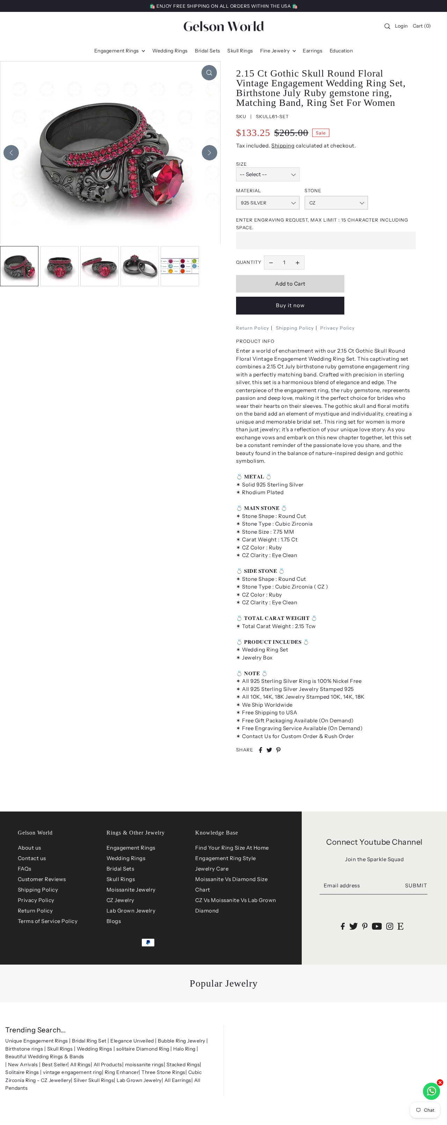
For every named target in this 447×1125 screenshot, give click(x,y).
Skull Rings (121, 879)
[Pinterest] (365, 926)
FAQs (24, 868)
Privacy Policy (337, 328)
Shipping (282, 145)
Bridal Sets (120, 868)
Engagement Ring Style (225, 858)
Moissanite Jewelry (131, 889)
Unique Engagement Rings (36, 1041)
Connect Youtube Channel (374, 842)
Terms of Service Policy (48, 921)
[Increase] (297, 262)
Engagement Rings (131, 847)
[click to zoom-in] (209, 72)
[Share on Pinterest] (278, 750)
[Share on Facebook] (260, 750)
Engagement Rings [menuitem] (117, 51)
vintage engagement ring (72, 1072)
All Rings (80, 1064)
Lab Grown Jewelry (131, 910)
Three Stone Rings (163, 1072)
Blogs (114, 921)
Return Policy (252, 328)
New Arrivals (23, 1064)
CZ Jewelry (120, 900)
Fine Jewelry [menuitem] (275, 51)
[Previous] (11, 152)
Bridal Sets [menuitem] (207, 51)
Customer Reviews (42, 879)
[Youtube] (377, 926)
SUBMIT (416, 885)
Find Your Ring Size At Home (232, 847)
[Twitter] (353, 926)
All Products (108, 1064)
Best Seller (55, 1064)
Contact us (32, 858)
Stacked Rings (183, 1064)
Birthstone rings (24, 1049)
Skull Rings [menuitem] (240, 51)
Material (248, 190)
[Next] (209, 152)
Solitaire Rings (22, 1072)
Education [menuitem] (341, 51)
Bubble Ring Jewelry (181, 1041)
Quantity (249, 262)
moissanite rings (144, 1064)
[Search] (387, 26)
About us (29, 847)
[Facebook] (343, 926)
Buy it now (290, 305)
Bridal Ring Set (89, 1041)
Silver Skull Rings (94, 1080)
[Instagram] (389, 926)
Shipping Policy (295, 328)
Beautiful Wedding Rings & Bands (44, 1056)
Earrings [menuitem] (312, 51)
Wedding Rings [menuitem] (170, 51)
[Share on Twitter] (269, 750)
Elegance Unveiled (132, 1041)
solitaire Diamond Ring (142, 1049)
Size (241, 164)
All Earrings (177, 1080)
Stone (313, 190)
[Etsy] (400, 926)
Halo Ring (184, 1049)
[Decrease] (271, 262)
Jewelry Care (211, 868)
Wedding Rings (126, 858)
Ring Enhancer (122, 1072)
